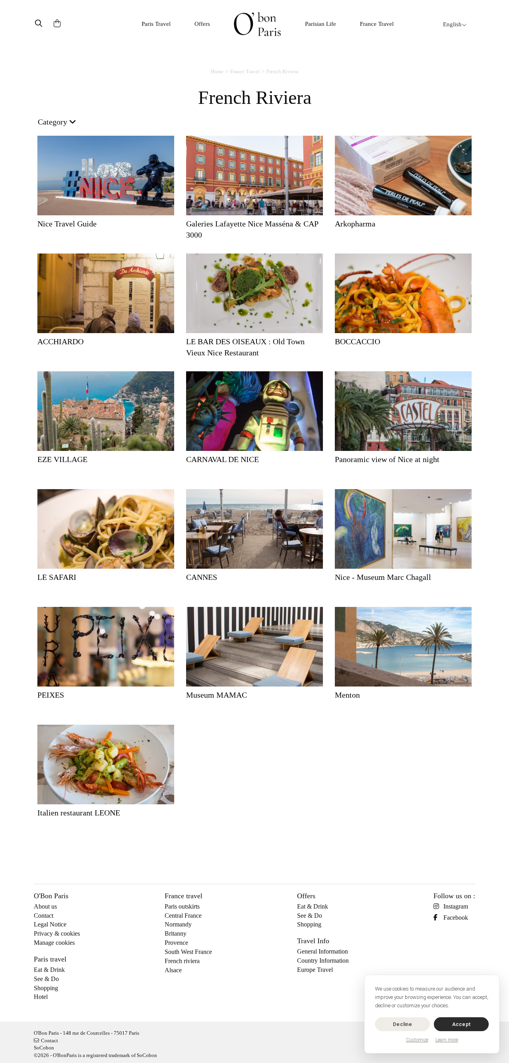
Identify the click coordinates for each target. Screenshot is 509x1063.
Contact (43, 915)
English (452, 24)
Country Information (323, 960)
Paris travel (50, 959)
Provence (176, 942)
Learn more (446, 1040)
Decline (402, 1024)
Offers (202, 24)
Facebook (455, 917)
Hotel (41, 996)
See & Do (46, 978)
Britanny (176, 933)
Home (217, 71)
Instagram (455, 906)
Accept (461, 1024)
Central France (183, 915)
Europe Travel (315, 969)
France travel (183, 896)
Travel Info (313, 941)
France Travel (377, 24)
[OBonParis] (257, 24)
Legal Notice (50, 924)
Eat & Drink (49, 969)
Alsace (173, 970)
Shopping (46, 988)
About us (45, 906)
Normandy (178, 924)
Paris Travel (156, 24)
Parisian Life (320, 24)
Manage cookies (54, 942)
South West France (188, 951)
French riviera (182, 961)
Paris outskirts (182, 906)
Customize (417, 1040)
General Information (322, 951)
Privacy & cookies (57, 933)
